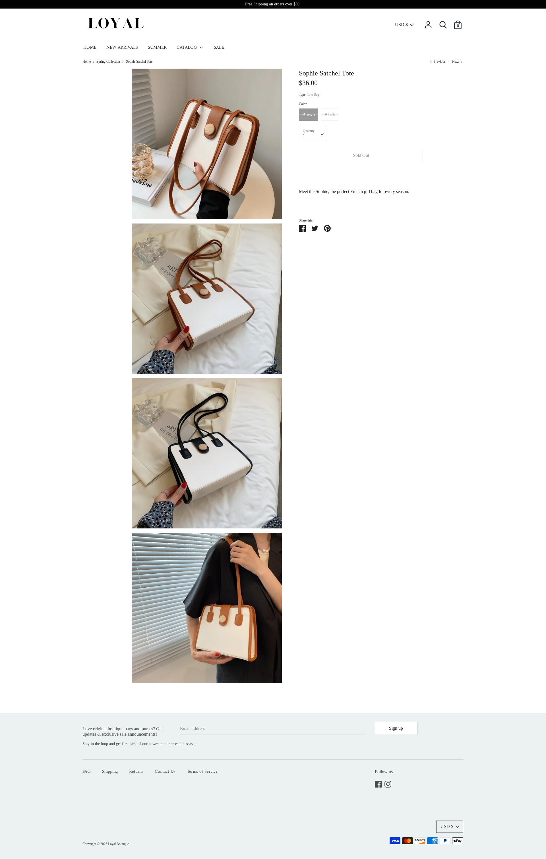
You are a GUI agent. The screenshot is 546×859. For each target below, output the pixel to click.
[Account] (428, 22)
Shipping (110, 772)
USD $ (401, 24)
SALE (219, 48)
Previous (439, 61)
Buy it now (361, 172)
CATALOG (187, 48)
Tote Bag (313, 95)
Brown (308, 114)
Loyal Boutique (118, 844)
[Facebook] (378, 783)
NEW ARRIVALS (122, 48)
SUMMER (157, 48)
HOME (89, 48)
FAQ (86, 772)
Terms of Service (202, 772)
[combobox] (313, 134)
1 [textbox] (304, 136)
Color (303, 104)
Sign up (396, 728)
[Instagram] (387, 783)
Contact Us (165, 772)
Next (456, 61)
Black (329, 114)
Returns (136, 772)
